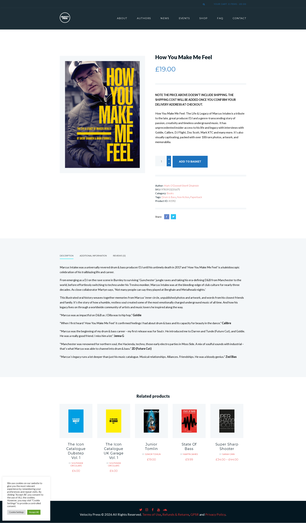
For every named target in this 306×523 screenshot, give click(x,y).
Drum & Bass (169, 197)
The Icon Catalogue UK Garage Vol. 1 (114, 451)
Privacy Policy (215, 514)
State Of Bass (189, 446)
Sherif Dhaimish (190, 185)
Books (170, 193)
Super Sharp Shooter (226, 446)
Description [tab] (66, 255)
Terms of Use (151, 514)
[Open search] (203, 4)
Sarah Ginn (228, 454)
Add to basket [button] (76, 430)
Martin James (190, 454)
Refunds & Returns (175, 514)
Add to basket (190, 161)
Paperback (196, 197)
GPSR (194, 514)
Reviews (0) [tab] (119, 255)
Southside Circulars (76, 464)
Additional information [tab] (93, 255)
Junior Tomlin (151, 446)
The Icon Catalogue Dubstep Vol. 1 (75, 451)
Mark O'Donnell (173, 185)
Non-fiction (183, 197)
